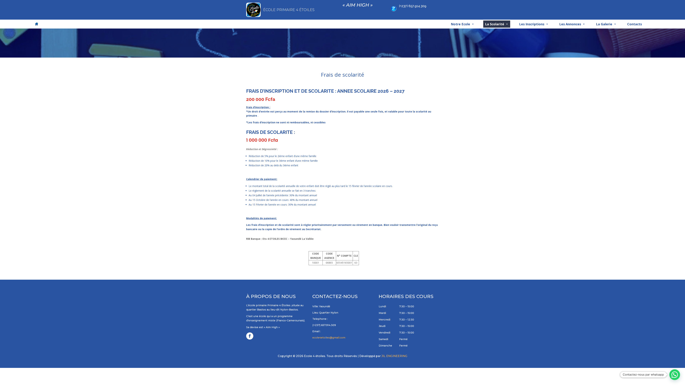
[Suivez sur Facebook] (249, 336)
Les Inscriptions (531, 24)
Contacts (634, 24)
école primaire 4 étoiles (288, 10)
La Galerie (604, 24)
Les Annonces (570, 24)
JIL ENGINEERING (394, 356)
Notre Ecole (460, 24)
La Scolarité (494, 24)
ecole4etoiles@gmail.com (328, 337)
